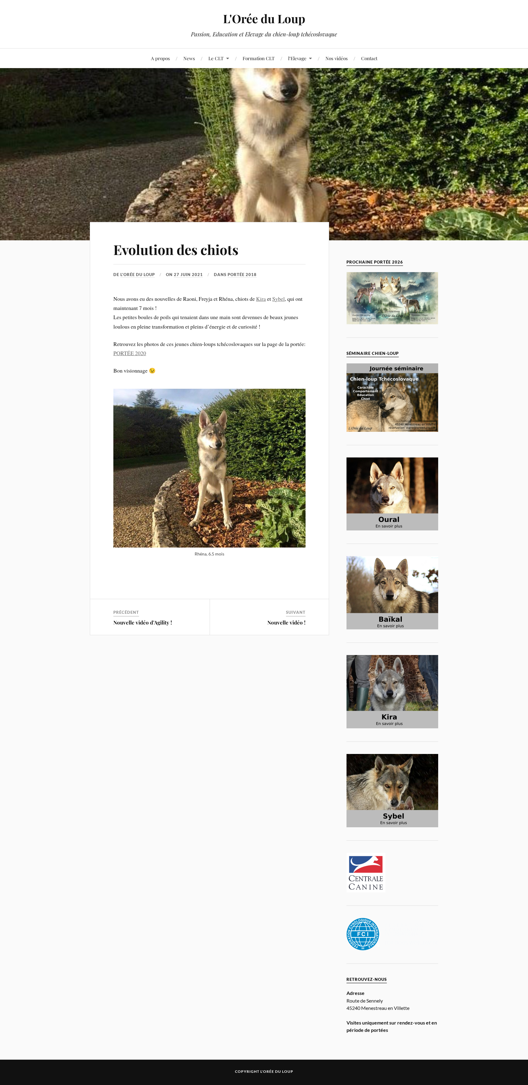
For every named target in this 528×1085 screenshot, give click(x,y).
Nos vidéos (336, 58)
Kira (261, 298)
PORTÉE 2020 (129, 353)
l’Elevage (297, 58)
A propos (160, 58)
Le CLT (216, 58)
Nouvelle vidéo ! (286, 622)
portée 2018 (242, 274)
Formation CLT (259, 58)
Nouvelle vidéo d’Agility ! (142, 622)
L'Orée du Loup (264, 18)
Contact (369, 58)
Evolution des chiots (175, 249)
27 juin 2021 (188, 274)
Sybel (278, 298)
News (189, 58)
